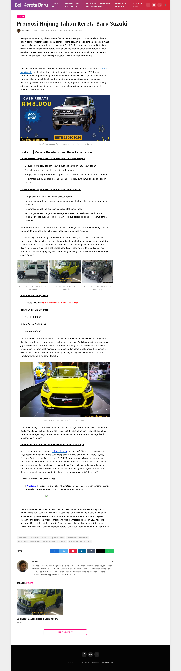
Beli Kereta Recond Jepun (121, 5)
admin (26, 30)
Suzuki (21, 17)
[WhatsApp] (8, 78)
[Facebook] (8, 44)
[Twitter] (8, 50)
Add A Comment (65, 632)
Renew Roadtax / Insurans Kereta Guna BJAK (97, 5)
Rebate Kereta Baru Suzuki (80, 541)
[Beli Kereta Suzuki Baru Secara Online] (40, 602)
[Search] (165, 5)
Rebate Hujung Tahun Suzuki (54, 541)
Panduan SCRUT (137, 5)
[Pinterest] (8, 61)
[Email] (8, 66)
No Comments (65, 30)
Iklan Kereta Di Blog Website (72, 5)
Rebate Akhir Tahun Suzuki (29, 541)
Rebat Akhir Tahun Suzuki (28, 538)
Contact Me (56, 5)
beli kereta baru (59, 451)
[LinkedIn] (8, 55)
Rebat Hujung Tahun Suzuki (53, 538)
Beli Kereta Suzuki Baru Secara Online (37, 618)
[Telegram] (8, 72)
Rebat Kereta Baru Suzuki (77, 538)
